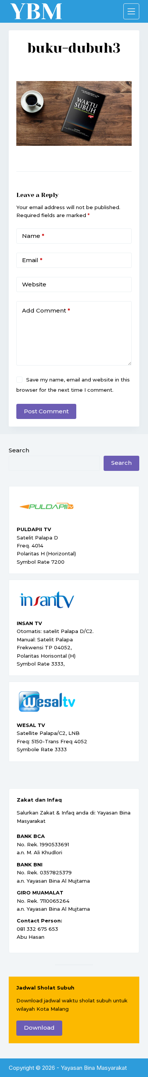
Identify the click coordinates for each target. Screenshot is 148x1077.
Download (39, 1027)
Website (34, 284)
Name (33, 235)
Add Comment (46, 310)
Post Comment (46, 411)
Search (19, 450)
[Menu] (131, 11)
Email (32, 260)
